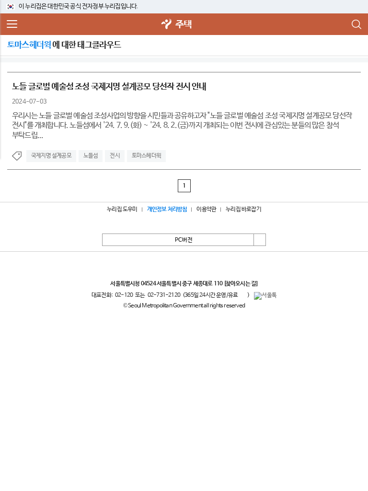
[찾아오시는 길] (241, 284)
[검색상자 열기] (356, 24)
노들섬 (90, 155)
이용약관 (206, 209)
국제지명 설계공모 (51, 155)
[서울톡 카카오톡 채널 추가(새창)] (265, 296)
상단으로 (259, 240)
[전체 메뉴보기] (12, 24)
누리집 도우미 (122, 209)
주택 (183, 24)
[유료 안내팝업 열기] (242, 295)
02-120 (124, 295)
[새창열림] (167, 24)
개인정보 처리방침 (167, 209)
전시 (114, 155)
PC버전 (184, 240)
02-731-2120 (164, 295)
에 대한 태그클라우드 (64, 45)
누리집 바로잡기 (243, 209)
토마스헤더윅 (146, 155)
